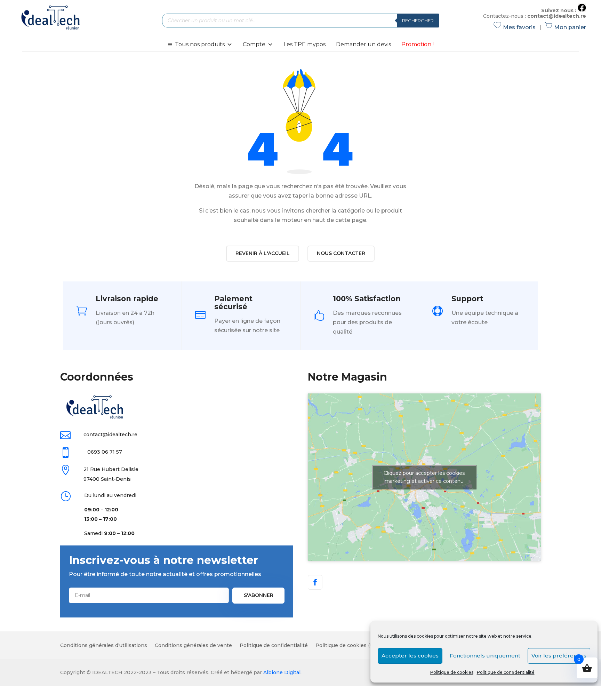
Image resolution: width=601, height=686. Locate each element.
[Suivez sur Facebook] (315, 582)
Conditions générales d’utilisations (103, 645)
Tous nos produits (200, 44)
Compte (254, 44)
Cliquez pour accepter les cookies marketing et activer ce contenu (424, 477)
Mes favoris (515, 27)
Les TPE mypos (304, 44)
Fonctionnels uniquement (485, 655)
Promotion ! (417, 44)
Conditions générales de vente (193, 645)
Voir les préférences (558, 655)
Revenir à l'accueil (262, 253)
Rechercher (418, 20)
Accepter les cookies (410, 655)
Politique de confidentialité (506, 672)
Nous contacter (341, 253)
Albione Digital (281, 672)
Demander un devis (363, 44)
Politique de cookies (451, 672)
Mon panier (565, 27)
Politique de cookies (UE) (346, 645)
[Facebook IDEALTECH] (582, 10)
